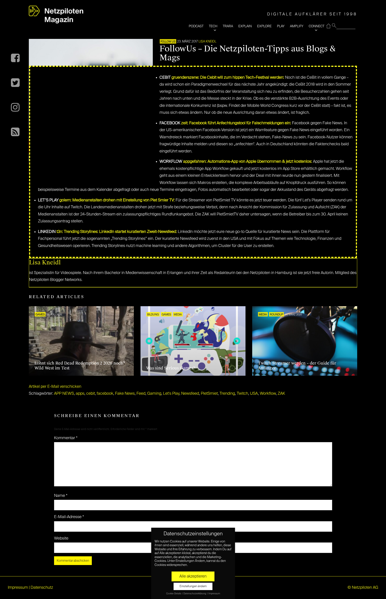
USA (254, 394)
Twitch (242, 394)
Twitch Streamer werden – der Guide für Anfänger (297, 366)
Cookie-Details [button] (174, 594)
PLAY (281, 26)
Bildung (153, 314)
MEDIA (178, 314)
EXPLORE (264, 26)
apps (80, 394)
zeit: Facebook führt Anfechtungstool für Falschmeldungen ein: (236, 123)
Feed (140, 394)
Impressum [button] (214, 594)
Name (60, 496)
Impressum (18, 588)
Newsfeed (190, 394)
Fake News (125, 394)
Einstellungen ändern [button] (193, 586)
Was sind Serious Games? (170, 368)
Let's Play (171, 394)
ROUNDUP (276, 314)
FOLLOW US (168, 41)
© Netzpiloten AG (363, 588)
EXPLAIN (245, 26)
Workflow (268, 394)
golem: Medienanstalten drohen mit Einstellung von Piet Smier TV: (117, 200)
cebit (90, 394)
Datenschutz (42, 588)
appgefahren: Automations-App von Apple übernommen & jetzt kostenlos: (247, 162)
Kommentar (66, 438)
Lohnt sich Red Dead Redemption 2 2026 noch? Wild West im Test (79, 366)
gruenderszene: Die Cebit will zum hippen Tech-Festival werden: (228, 78)
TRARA (228, 26)
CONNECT (316, 26)
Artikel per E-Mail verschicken (55, 387)
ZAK (281, 394)
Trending (227, 394)
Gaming (154, 394)
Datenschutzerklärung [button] (195, 594)
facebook (105, 394)
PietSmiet (209, 394)
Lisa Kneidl (207, 41)
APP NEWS (64, 394)
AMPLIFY (296, 26)
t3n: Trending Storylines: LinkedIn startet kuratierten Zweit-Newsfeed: (117, 232)
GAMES (40, 314)
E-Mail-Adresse (69, 517)
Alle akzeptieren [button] (193, 576)
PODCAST (196, 26)
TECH (213, 26)
